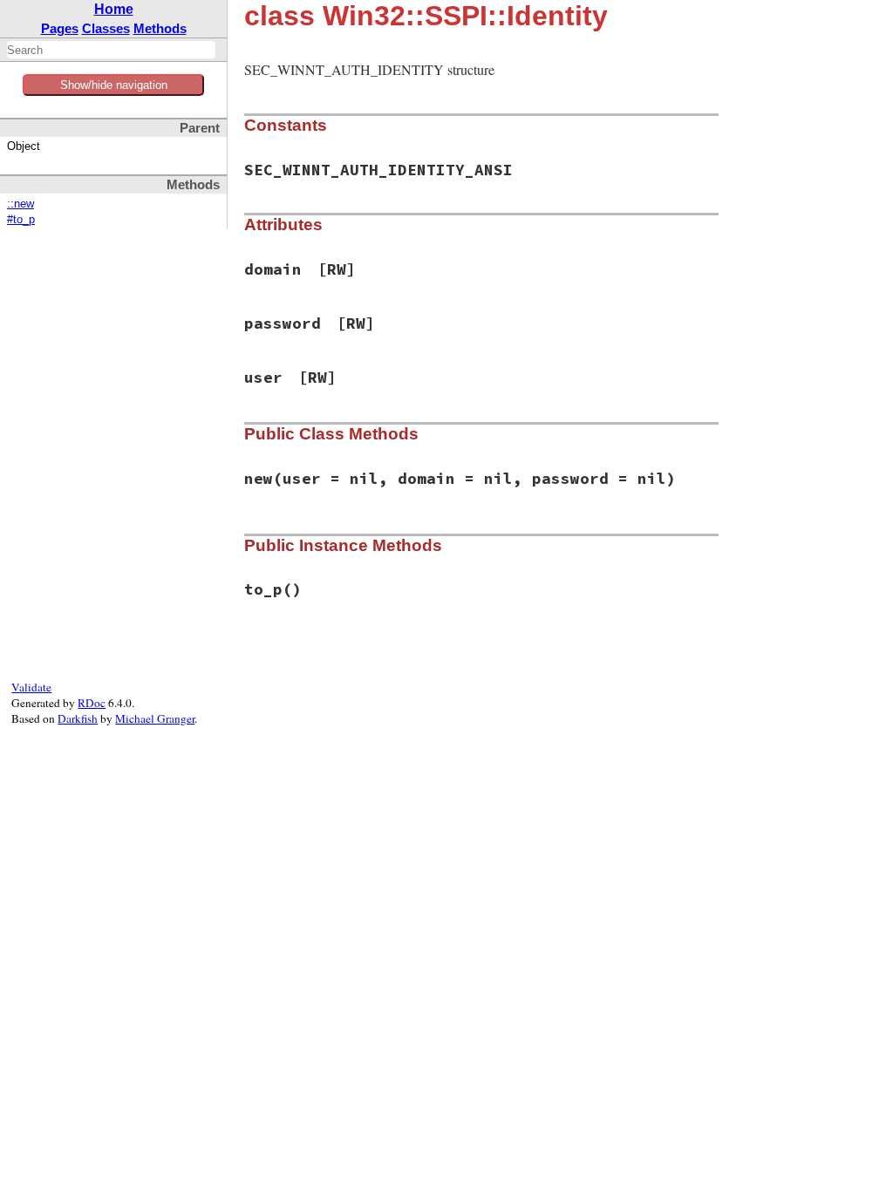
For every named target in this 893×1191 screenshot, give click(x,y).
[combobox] (111, 49)
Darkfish (78, 718)
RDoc (92, 703)
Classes (106, 28)
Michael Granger (154, 718)
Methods (160, 28)
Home (113, 9)
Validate (31, 687)
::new (20, 204)
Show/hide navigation (113, 85)
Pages (59, 28)
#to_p (21, 220)
